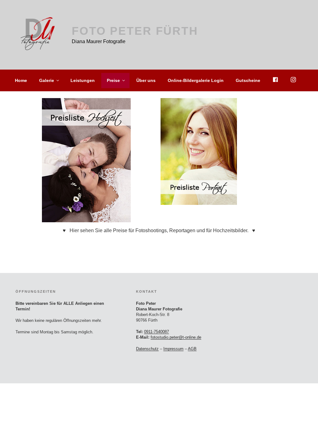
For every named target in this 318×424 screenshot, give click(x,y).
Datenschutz (147, 348)
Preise (113, 80)
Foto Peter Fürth (135, 31)
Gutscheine (248, 80)
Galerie (46, 80)
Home (21, 80)
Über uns (146, 80)
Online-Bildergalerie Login (196, 80)
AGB (192, 348)
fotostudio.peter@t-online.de (176, 337)
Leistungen (82, 80)
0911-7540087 (156, 331)
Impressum (173, 348)
